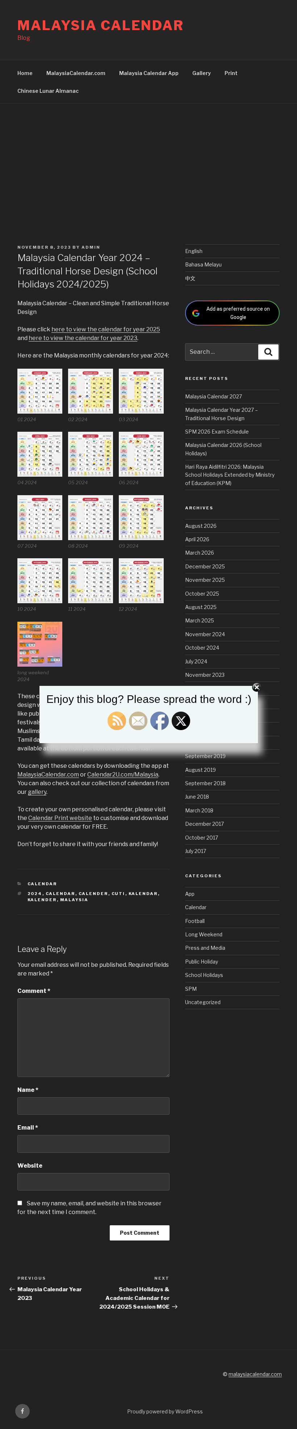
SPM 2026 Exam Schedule (217, 431)
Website (29, 1165)
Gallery (201, 73)
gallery (37, 791)
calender (93, 893)
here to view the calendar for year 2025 (105, 329)
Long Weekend (203, 934)
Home (25, 73)
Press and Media (205, 948)
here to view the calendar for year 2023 (83, 338)
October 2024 (202, 648)
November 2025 (205, 580)
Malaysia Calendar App (149, 73)
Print (231, 73)
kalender (42, 899)
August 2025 (201, 607)
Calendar (42, 883)
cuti (118, 893)
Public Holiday (201, 961)
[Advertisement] (148, 158)
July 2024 (196, 661)
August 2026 (201, 526)
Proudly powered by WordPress (165, 1411)
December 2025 (205, 566)
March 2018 (199, 810)
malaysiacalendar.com (255, 1374)
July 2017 (195, 851)
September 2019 (205, 756)
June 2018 (197, 797)
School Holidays (204, 975)
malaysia (74, 899)
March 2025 (199, 620)
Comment (33, 990)
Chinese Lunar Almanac (48, 91)
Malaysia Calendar (100, 25)
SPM (191, 989)
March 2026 (199, 553)
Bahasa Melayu (203, 264)
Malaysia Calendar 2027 (213, 396)
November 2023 (205, 675)
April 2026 (197, 539)
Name (27, 1089)
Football (195, 921)
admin (90, 247)
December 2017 (204, 824)
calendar (60, 893)
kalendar (143, 893)
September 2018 (205, 783)
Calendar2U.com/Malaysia (122, 774)
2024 (35, 893)
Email (27, 1127)
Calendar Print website (60, 818)
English (193, 251)
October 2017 (201, 837)
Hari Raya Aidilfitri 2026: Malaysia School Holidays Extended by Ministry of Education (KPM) (230, 475)
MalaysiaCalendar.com (75, 73)
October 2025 (202, 594)
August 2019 (200, 770)
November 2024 (205, 634)
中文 (190, 278)
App (189, 894)
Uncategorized (203, 1002)
